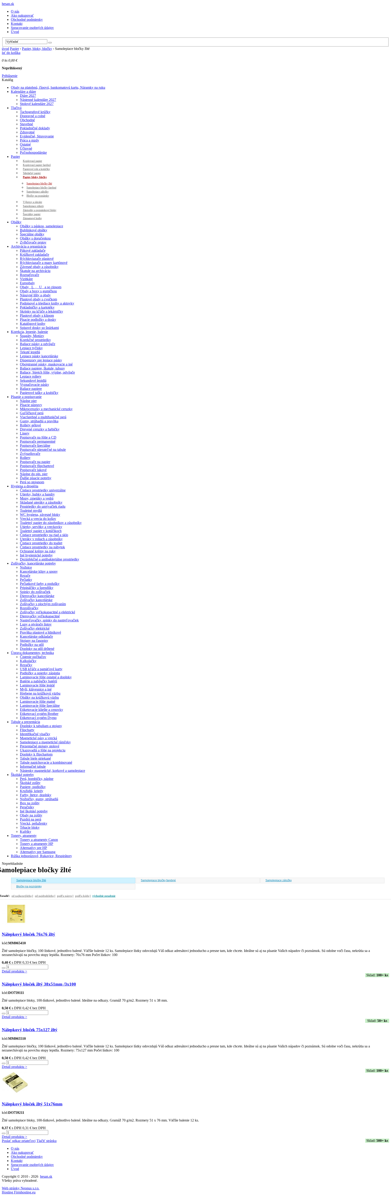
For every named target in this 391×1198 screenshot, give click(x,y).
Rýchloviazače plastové (37, 259)
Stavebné (26, 124)
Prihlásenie (9, 76)
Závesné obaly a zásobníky (39, 267)
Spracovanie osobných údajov (32, 28)
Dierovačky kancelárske (37, 596)
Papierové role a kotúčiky (36, 169)
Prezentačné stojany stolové (39, 746)
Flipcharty (27, 730)
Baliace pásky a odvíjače (37, 344)
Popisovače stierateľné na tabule (43, 449)
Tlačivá (16, 108)
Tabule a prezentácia (25, 722)
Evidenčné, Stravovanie (37, 136)
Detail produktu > (14, 971)
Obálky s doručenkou (35, 238)
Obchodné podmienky (27, 19)
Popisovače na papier (35, 462)
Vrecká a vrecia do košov (38, 519)
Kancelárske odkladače (36, 636)
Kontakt (16, 24)
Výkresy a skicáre (32, 202)
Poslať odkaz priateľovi (19, 1141)
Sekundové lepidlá (33, 380)
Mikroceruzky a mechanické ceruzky (46, 409)
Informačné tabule (33, 766)
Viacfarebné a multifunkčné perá (43, 417)
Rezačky (26, 665)
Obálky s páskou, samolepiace (41, 226)
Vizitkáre (26, 279)
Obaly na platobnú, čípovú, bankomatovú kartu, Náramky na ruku (58, 87)
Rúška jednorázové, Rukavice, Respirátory (41, 856)
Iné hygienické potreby (36, 555)
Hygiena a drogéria (24, 486)
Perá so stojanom (32, 482)
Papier (14, 49)
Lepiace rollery (30, 376)
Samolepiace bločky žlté (39, 183)
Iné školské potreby (34, 811)
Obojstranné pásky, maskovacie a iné (46, 364)
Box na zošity (30, 803)
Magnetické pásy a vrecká (38, 738)
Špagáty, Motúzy (32, 336)
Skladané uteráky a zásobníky (41, 502)
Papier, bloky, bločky (37, 49)
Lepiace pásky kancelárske (39, 356)
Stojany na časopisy (34, 640)
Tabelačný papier (32, 173)
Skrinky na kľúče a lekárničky (41, 311)
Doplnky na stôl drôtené (37, 649)
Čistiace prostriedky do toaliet (41, 543)
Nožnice (26, 567)
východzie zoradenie (103, 896)
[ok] (50, 42)
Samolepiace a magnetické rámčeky (45, 742)
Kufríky (25, 831)
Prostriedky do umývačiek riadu (42, 506)
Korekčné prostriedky (35, 340)
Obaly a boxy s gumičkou (38, 291)
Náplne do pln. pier (34, 474)
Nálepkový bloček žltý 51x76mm (32, 1104)
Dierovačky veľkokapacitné (40, 616)
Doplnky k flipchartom (36, 754)
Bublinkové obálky (33, 230)
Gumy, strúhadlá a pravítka (39, 421)
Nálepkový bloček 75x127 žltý (29, 1029)
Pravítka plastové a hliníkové (40, 632)
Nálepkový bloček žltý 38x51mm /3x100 (39, 984)
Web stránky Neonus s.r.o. (20, 1188)
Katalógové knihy (32, 324)
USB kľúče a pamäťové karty (41, 669)
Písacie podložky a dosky (38, 319)
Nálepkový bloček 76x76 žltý (28, 934)
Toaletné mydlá (31, 510)
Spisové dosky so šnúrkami (39, 328)
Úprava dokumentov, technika (32, 653)
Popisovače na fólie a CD (38, 437)
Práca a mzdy (29, 140)
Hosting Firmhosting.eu (19, 1192)
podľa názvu (64, 896)
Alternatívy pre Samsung (37, 852)
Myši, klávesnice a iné (36, 689)
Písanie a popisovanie (26, 397)
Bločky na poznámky (37, 195)
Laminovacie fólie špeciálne (40, 705)
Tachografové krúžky (35, 112)
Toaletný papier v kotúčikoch (41, 531)
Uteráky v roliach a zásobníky (41, 539)
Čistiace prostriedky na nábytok (42, 547)
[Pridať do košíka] (3, 968)
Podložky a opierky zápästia (40, 673)
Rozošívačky (29, 608)
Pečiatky (26, 580)
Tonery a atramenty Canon (39, 840)
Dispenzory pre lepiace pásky (41, 360)
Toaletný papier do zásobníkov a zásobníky (51, 523)
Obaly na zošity (31, 815)
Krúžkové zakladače (34, 254)
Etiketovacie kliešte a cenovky (41, 710)
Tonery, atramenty (24, 835)
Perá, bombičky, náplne (36, 779)
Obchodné (27, 120)
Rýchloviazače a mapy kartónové (43, 263)
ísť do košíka (11, 53)
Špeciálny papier (32, 214)
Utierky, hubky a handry (37, 494)
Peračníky (27, 807)
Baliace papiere (31, 389)
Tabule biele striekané (35, 758)
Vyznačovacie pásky (34, 384)
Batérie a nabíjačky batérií (38, 681)
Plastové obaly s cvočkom (38, 299)
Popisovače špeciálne (35, 445)
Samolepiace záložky (37, 191)
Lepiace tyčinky (31, 348)
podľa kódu (82, 896)
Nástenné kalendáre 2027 (38, 100)
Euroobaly (27, 283)
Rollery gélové (30, 425)
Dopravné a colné (32, 116)
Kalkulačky (28, 661)
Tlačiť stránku (46, 1141)
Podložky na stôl (32, 645)
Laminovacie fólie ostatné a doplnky (46, 677)
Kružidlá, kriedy (31, 791)
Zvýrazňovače (30, 454)
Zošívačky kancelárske (36, 600)
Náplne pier (28, 401)
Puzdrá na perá (30, 819)
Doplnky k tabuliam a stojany (41, 726)
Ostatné (25, 144)
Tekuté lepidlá (30, 352)
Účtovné (26, 148)
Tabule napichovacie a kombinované (46, 762)
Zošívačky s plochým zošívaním (43, 604)
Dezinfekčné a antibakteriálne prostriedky (49, 559)
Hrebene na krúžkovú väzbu (40, 693)
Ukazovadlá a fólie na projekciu (42, 750)
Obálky (16, 222)
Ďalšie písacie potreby (35, 478)
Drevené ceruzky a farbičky (40, 429)
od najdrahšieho (44, 896)
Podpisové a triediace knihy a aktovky (47, 303)
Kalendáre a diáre (23, 91)
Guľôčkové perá (31, 413)
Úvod (15, 32)
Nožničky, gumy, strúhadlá (39, 799)
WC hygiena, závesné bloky (40, 514)
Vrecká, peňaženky (33, 823)
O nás (15, 11)
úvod (5, 49)
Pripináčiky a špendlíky (36, 588)
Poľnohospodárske (33, 152)
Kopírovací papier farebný (37, 165)
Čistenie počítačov (33, 657)
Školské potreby (22, 775)
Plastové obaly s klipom (37, 315)
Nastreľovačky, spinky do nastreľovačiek (49, 620)
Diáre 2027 (28, 96)
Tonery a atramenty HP (36, 844)
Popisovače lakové (33, 470)
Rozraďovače (29, 275)
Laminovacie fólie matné (37, 701)
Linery (24, 433)
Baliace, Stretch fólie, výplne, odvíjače (47, 372)
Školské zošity (30, 783)
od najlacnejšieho (22, 896)
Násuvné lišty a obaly (35, 295)
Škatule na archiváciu (35, 271)
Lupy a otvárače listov (36, 624)
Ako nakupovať (22, 15)
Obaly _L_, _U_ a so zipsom (40, 287)
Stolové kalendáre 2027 (37, 104)
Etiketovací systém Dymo (38, 718)
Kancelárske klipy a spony (39, 571)
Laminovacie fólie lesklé (37, 685)
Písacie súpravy (31, 405)
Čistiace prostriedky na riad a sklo (44, 535)
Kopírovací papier (32, 161)
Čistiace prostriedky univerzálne (43, 490)
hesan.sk (8, 4)
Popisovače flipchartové (37, 466)
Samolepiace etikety (33, 206)
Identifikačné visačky (35, 734)
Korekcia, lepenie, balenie (29, 332)
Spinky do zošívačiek (35, 592)
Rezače (25, 575)
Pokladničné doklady (35, 128)
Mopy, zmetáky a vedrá (36, 498)
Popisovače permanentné (37, 441)
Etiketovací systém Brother (39, 714)
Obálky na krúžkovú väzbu (39, 697)
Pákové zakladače (32, 250)
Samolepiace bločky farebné (41, 187)
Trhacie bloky (30, 827)
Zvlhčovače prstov (33, 242)
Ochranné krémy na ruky (38, 551)
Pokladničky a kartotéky (37, 307)
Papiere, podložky (33, 787)
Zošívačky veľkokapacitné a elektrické (47, 612)
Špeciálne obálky (32, 234)
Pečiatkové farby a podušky (40, 584)
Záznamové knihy (32, 218)
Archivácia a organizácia (28, 246)
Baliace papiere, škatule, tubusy (42, 368)
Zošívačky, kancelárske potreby (33, 563)
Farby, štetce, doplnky (35, 795)
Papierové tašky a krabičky (39, 393)
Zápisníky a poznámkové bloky (39, 210)
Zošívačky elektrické (35, 628)
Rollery (25, 458)
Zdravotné (27, 132)
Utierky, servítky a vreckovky (41, 527)
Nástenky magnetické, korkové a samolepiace (52, 770)
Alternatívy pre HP (33, 848)
